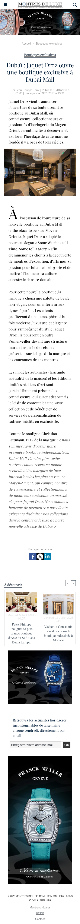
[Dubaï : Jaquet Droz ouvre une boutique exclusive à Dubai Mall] (40, 150)
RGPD (40, 913)
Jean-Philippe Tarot (27, 90)
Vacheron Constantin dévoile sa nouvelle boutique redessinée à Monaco (58, 633)
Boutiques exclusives (49, 43)
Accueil (26, 43)
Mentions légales (40, 907)
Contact (40, 919)
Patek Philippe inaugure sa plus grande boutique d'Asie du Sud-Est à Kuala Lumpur (21, 633)
